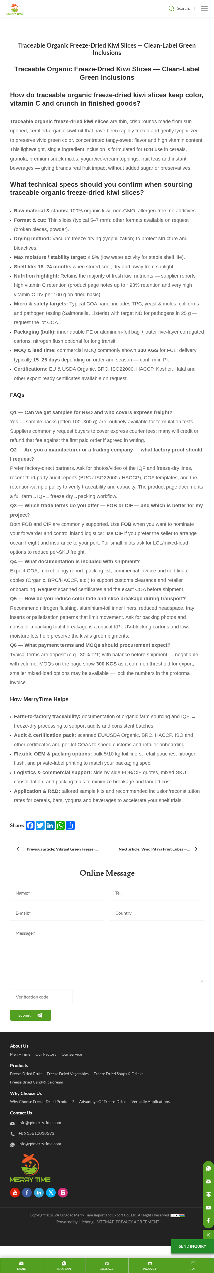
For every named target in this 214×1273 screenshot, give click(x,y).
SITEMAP (105, 1221)
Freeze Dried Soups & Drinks (118, 1074)
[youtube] (15, 1192)
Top (192, 1268)
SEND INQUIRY (192, 1246)
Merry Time (20, 1054)
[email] (208, 1181)
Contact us (21, 1112)
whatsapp (64, 1268)
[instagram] (63, 1192)
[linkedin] (39, 1192)
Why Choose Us (26, 1093)
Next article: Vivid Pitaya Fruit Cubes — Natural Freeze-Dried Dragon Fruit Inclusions (153, 850)
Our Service (72, 1054)
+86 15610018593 (36, 1133)
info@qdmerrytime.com (39, 1122)
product (149, 1268)
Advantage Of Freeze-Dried (103, 1101)
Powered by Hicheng (75, 1221)
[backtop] (208, 1194)
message (106, 1268)
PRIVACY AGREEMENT (137, 1221)
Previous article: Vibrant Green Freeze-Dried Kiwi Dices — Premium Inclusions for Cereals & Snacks (64, 850)
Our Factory (46, 1054)
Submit (24, 1015)
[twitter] (51, 1192)
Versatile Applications (151, 1101)
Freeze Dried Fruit (26, 1074)
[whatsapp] (208, 1168)
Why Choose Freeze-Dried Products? (42, 1101)
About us (19, 1045)
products (19, 1065)
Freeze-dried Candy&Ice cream (36, 1082)
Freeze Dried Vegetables (68, 1074)
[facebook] (27, 1192)
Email (21, 1268)
